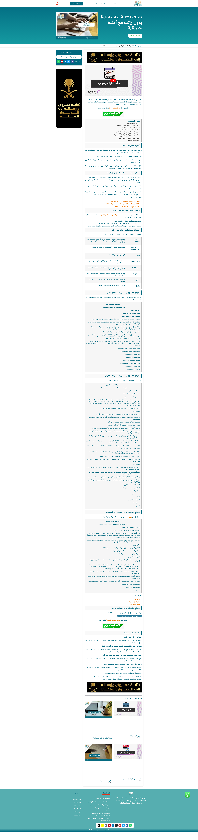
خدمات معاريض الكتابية (113, 620)
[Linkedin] (113, 825)
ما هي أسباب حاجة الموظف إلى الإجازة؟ (127, 125)
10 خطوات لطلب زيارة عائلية (102, 798)
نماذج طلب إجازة (114, 108)
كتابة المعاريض (77, 799)
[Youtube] (119, 825)
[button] (57, 3)
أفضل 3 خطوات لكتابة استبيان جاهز (100, 805)
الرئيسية (123, 3)
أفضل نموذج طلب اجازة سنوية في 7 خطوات (126, 206)
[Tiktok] (106, 825)
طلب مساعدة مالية (106, 781)
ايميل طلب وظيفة (136, 736)
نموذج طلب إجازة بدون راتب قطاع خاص (127, 131)
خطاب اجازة (136, 599)
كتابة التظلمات (77, 808)
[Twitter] (123, 825)
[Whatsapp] (130, 825)
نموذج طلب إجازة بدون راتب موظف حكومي (126, 134)
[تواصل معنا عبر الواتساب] (187, 797)
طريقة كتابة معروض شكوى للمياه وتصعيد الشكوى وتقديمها (98, 819)
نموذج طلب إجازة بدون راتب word (129, 138)
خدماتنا (109, 3)
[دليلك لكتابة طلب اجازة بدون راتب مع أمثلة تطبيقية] (114, 62)
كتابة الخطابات (77, 802)
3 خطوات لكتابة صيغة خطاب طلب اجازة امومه (125, 201)
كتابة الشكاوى (77, 805)
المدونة (103, 3)
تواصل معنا (96, 3)
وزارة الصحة (128, 517)
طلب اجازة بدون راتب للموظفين (111, 215)
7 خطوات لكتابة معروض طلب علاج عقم (99, 801)
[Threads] (99, 825)
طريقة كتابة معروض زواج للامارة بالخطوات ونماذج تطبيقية (101, 814)
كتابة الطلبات (77, 812)
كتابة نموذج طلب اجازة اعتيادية (132, 779)
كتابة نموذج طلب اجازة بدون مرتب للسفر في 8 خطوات (123, 204)
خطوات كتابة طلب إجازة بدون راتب (129, 129)
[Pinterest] (109, 825)
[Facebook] (127, 825)
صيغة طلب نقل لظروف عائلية (102, 738)
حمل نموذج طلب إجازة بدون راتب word (129, 616)
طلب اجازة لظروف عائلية (132, 602)
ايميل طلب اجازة (135, 604)
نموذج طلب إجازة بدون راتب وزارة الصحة (127, 136)
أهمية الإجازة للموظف (133, 123)
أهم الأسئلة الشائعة (133, 140)
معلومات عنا (115, 3)
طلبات (134, 46)
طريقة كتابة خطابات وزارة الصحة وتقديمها (100, 809)
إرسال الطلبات (77, 815)
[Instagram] (116, 825)
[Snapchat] (102, 825)
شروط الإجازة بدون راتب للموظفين (129, 127)
